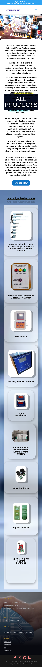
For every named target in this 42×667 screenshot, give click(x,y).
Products (7, 645)
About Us (7, 642)
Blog (5, 648)
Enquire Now (21, 183)
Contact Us (8, 650)
